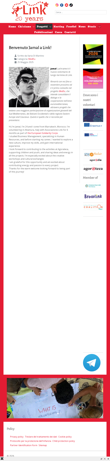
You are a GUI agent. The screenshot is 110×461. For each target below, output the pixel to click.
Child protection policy (63, 441)
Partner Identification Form (23, 445)
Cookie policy (65, 436)
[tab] (49, 413)
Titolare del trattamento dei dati (41, 436)
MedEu (31, 58)
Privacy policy (16, 436)
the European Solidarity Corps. (43, 133)
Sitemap (43, 445)
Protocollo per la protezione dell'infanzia (30, 441)
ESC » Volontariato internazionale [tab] (58, 413)
